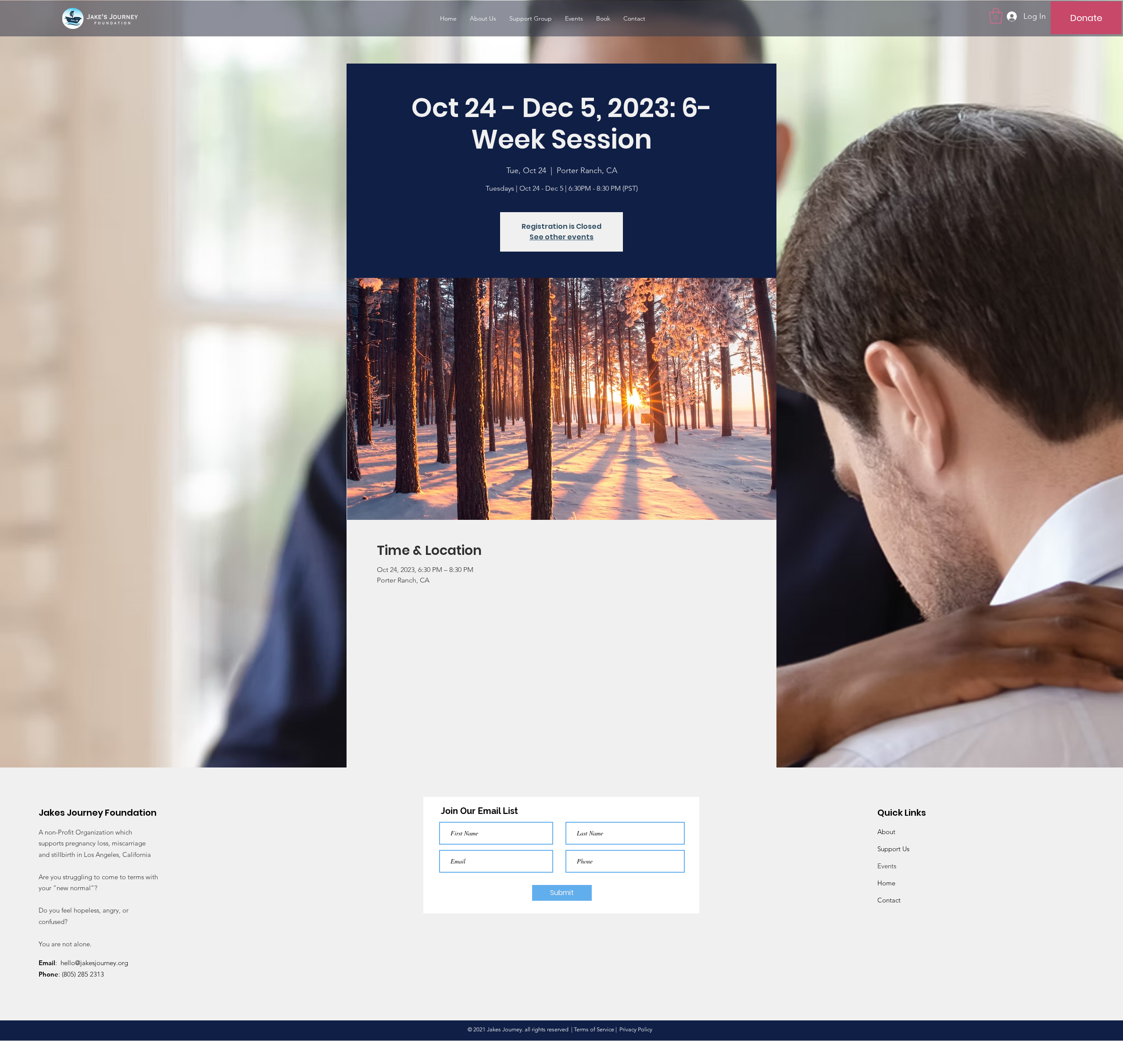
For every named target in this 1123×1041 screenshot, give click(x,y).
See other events (561, 237)
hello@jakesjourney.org (94, 963)
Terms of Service (594, 1029)
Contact (889, 900)
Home (886, 883)
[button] (995, 16)
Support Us (893, 849)
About (886, 832)
